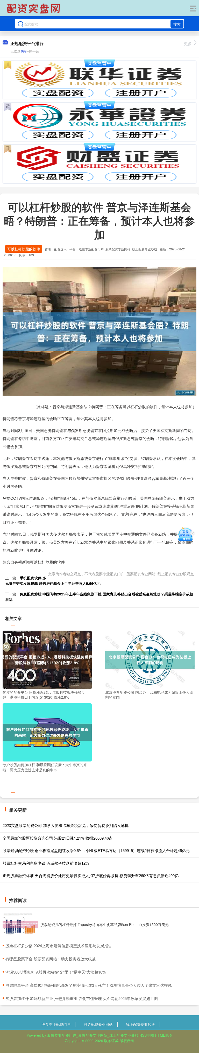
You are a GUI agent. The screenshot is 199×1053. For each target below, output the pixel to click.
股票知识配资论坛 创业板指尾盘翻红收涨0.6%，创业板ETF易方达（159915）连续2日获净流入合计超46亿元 (96, 850)
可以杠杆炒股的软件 (23, 248)
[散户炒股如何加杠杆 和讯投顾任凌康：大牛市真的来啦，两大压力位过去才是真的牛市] (47, 731)
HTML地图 (163, 1035)
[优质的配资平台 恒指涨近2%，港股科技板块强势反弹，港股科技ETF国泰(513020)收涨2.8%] (47, 659)
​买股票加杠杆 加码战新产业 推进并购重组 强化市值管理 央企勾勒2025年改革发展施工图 (81, 998)
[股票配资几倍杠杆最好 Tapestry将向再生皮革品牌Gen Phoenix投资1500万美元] (20, 924)
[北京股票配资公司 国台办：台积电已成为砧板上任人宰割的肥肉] (149, 659)
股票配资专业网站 (98, 1024)
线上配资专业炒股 (140, 1024)
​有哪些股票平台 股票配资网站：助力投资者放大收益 (50, 958)
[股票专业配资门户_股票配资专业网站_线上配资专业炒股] (34, 8)
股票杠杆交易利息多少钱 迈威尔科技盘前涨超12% (46, 863)
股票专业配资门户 (55, 1024)
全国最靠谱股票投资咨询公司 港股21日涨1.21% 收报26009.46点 (58, 838)
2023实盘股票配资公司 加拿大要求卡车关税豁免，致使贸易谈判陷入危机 (66, 825)
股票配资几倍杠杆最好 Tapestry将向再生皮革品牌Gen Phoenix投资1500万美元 (104, 924)
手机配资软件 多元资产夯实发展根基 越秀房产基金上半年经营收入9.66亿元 (53, 580)
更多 (188, 43)
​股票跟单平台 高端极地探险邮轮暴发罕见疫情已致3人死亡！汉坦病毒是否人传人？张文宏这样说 (88, 985)
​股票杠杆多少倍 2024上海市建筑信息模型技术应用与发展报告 (58, 945)
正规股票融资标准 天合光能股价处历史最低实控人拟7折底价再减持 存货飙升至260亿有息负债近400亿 (91, 875)
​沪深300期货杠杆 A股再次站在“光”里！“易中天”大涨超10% (55, 972)
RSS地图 (146, 1035)
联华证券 (111, 1040)
